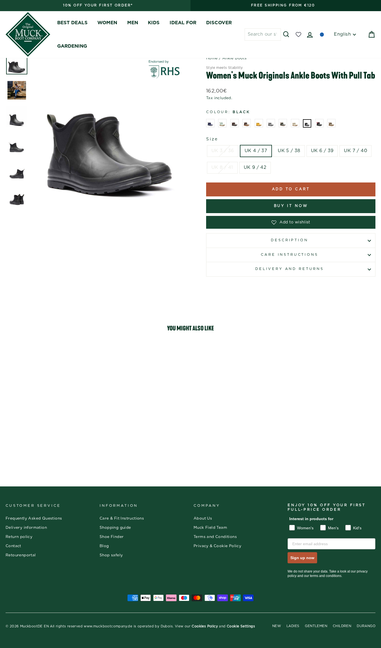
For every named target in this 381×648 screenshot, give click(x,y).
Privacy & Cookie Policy (217, 546)
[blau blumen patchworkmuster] (222, 123)
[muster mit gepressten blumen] (295, 123)
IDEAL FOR (183, 22)
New (276, 626)
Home (212, 58)
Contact (13, 546)
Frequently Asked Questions (34, 518)
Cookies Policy (205, 626)
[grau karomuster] (271, 123)
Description (289, 240)
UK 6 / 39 (322, 150)
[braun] (234, 123)
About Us (203, 518)
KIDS (154, 22)
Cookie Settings (241, 626)
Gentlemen (316, 626)
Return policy (19, 537)
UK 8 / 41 (222, 167)
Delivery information (26, 528)
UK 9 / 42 (255, 167)
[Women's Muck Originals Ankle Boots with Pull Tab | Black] (49, 389)
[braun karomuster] (246, 123)
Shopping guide (115, 528)
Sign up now (302, 558)
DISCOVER (219, 22)
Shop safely (111, 555)
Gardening (72, 46)
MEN (132, 22)
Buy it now (291, 206)
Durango (366, 626)
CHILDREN (342, 626)
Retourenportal (21, 555)
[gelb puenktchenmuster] (259, 123)
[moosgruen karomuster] (283, 123)
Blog (104, 546)
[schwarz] (307, 123)
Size (212, 139)
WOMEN (107, 22)
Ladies (292, 626)
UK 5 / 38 (289, 150)
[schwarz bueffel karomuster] (319, 123)
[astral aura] (210, 123)
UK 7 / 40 (355, 150)
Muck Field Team (210, 528)
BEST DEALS (72, 22)
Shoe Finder (112, 537)
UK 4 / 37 (256, 150)
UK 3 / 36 (222, 150)
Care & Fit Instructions (122, 518)
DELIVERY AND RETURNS (289, 269)
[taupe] (331, 123)
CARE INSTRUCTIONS (289, 255)
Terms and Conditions (215, 537)
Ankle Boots (234, 58)
